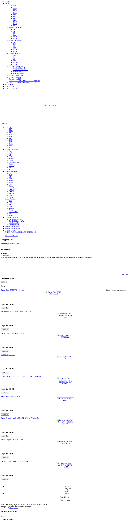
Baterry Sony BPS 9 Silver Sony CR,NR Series (16, 311)
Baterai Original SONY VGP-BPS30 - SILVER (16, 461)
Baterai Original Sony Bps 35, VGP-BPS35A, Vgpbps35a (20, 418)
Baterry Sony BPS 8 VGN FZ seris (12, 290)
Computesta (14, 508)
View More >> (125, 274)
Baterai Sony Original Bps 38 (10, 396)
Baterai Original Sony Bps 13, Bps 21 (13, 439)
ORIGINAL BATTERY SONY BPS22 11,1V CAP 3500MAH (21, 376)
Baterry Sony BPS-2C (8, 355)
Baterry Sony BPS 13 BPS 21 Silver (12, 333)
